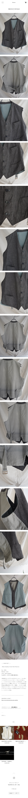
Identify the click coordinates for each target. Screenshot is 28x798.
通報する (4, 715)
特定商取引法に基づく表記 (14, 784)
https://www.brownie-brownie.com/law (10, 700)
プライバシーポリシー (14, 782)
